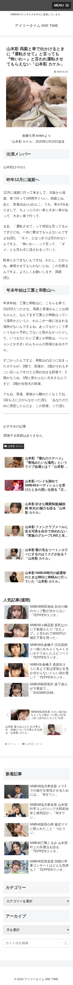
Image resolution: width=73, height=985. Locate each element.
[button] (65, 943)
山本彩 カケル (15, 446)
